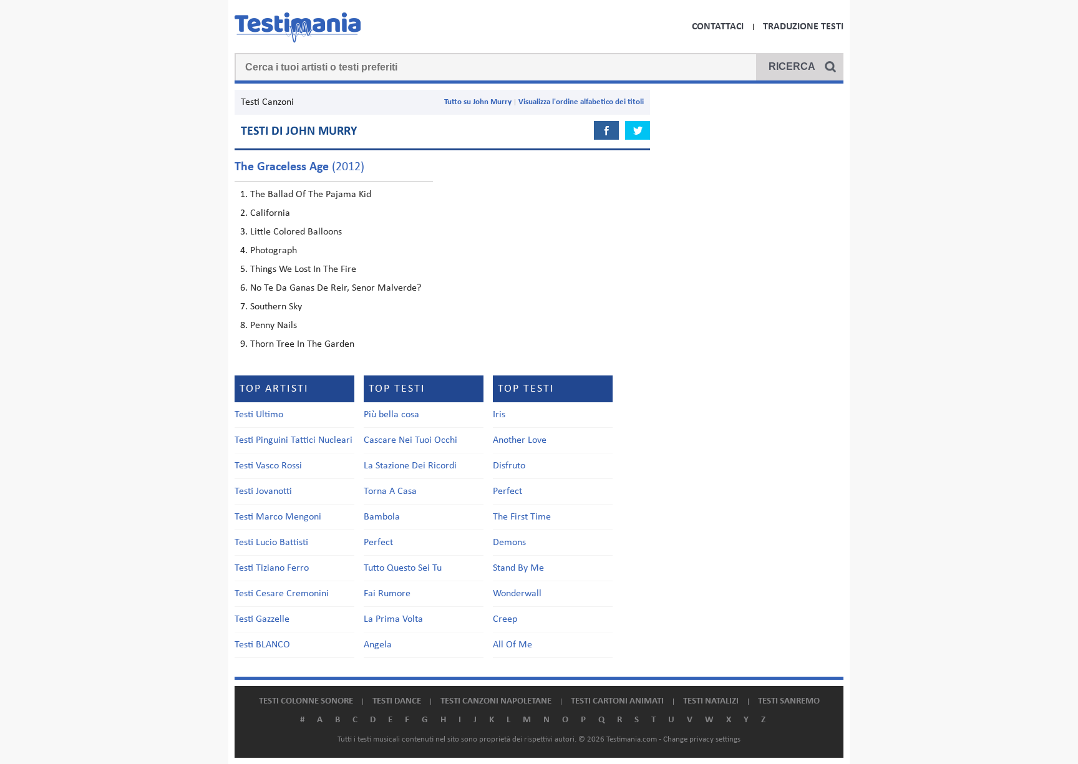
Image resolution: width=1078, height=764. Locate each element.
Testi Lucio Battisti (271, 543)
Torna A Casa (390, 491)
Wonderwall (517, 594)
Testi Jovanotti (263, 491)
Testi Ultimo (259, 415)
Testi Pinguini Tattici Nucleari (293, 440)
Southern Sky (276, 307)
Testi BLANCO (262, 645)
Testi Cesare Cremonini (282, 594)
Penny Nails (273, 326)
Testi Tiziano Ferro (272, 568)
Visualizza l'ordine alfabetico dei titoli (581, 102)
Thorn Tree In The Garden (302, 344)
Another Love (519, 440)
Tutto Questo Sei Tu (403, 568)
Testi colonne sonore (306, 701)
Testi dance (396, 701)
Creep (505, 619)
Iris (499, 415)
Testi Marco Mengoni (278, 517)
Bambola (382, 517)
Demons (509, 543)
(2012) (299, 167)
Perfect (378, 543)
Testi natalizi (711, 701)
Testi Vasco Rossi (268, 466)
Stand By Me (518, 568)
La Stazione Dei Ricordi (410, 466)
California (270, 213)
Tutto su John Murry (478, 102)
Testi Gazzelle (262, 619)
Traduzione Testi (803, 27)
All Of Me (512, 645)
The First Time (522, 517)
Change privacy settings (702, 739)
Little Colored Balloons (296, 232)
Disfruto (509, 466)
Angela (378, 645)
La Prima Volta (393, 619)
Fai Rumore (387, 594)
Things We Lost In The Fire (303, 269)
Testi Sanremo (789, 701)
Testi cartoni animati (617, 701)
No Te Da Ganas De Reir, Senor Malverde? (335, 288)
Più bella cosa (391, 415)
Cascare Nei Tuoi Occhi (410, 440)
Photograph (273, 251)
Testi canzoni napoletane (495, 701)
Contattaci (718, 27)
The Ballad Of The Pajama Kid (310, 195)
